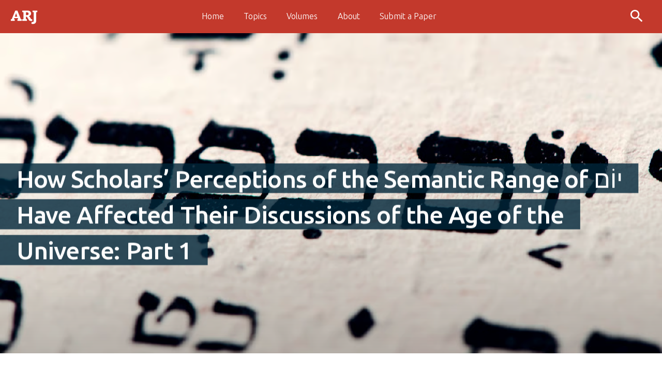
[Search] (637, 16)
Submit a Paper (408, 16)
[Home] (24, 16)
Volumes (302, 16)
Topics (255, 16)
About (349, 16)
